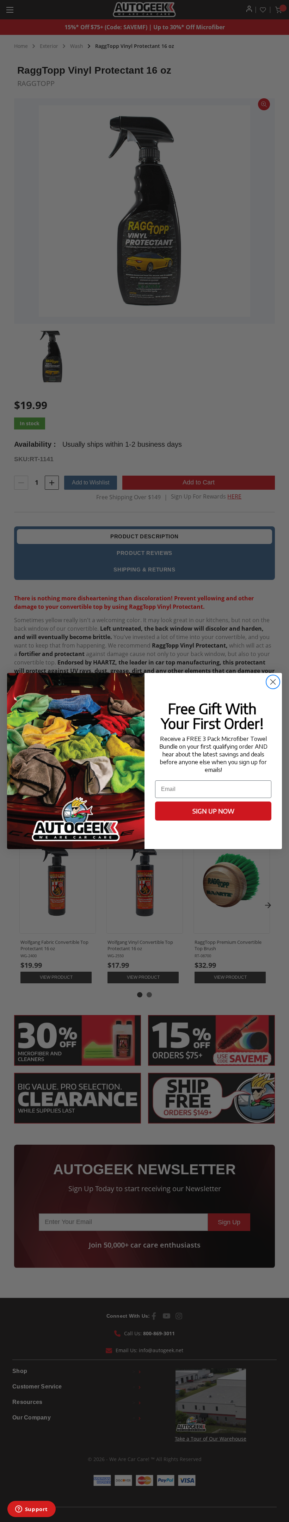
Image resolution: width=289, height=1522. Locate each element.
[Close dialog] (273, 682)
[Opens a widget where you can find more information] (31, 1509)
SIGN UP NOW (213, 811)
